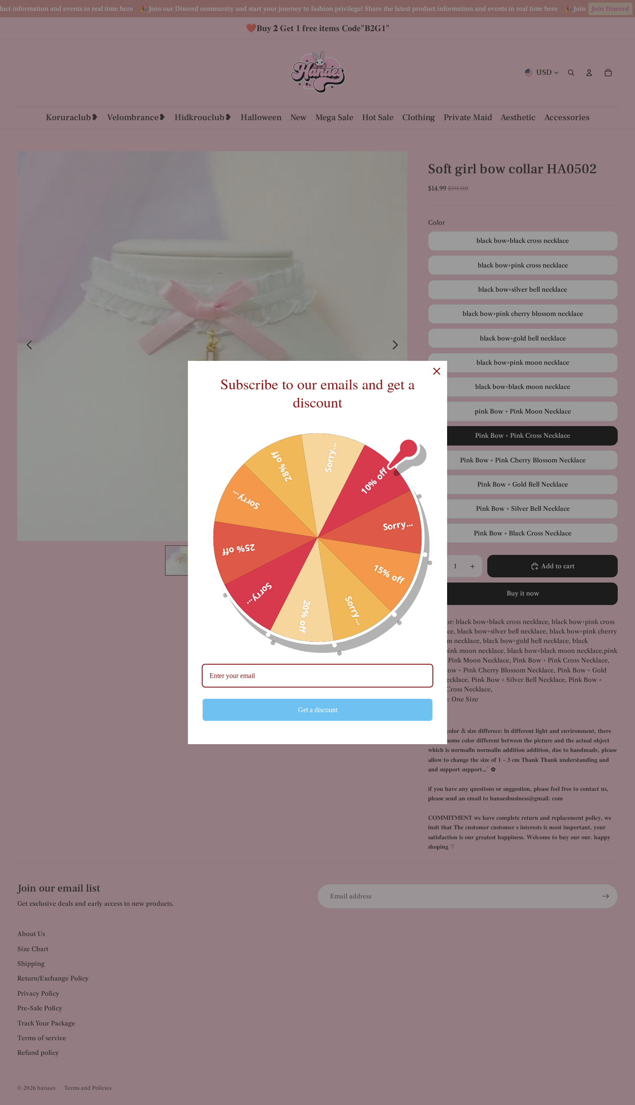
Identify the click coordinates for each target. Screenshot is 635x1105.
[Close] (436, 371)
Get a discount (317, 709)
